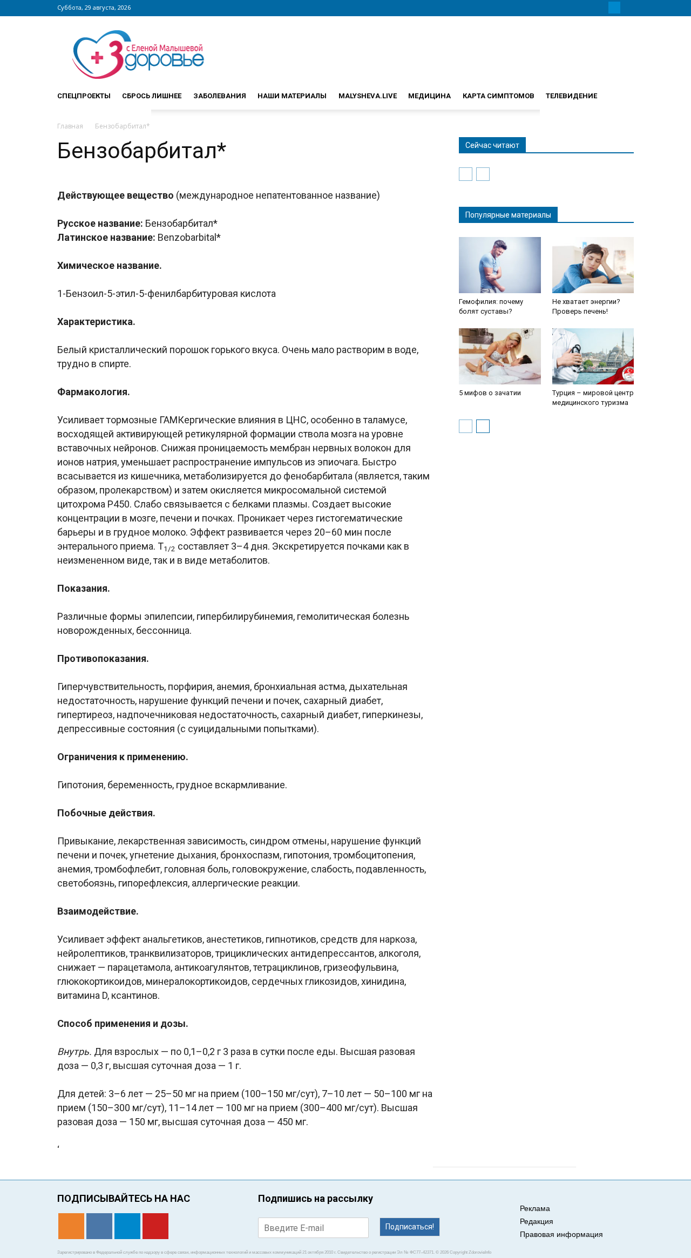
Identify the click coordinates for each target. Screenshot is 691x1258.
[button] (621, 91)
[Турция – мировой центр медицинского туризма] (593, 356)
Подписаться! (409, 1226)
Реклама (535, 1208)
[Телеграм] (614, 7)
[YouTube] (627, 7)
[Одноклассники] (588, 7)
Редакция (536, 1221)
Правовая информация (561, 1234)
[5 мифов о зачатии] (500, 356)
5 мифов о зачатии (490, 393)
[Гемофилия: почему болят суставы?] (500, 265)
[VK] (601, 7)
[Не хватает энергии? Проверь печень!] (593, 265)
